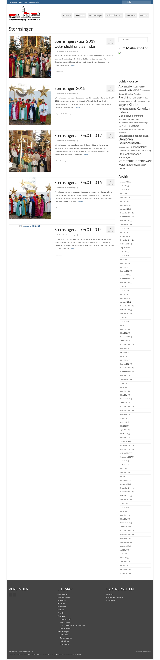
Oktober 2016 (125, 496)
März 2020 (124, 360)
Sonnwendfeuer (138, 147)
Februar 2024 (125, 271)
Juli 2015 (123, 550)
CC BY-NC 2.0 (77, 655)
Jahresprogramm (66, 638)
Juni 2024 (123, 255)
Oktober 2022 (125, 310)
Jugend (58, 113)
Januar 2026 (124, 209)
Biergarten (133, 90)
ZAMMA (121, 168)
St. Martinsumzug (143, 150)
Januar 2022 (124, 341)
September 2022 (126, 314)
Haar (146, 98)
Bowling (129, 94)
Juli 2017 (123, 461)
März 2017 (124, 476)
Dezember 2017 (125, 445)
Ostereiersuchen (132, 119)
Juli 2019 (123, 383)
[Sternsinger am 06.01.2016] (30, 198)
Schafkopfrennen (124, 129)
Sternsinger (59, 71)
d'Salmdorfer (110, 600)
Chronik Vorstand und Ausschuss (73, 625)
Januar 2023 (124, 302)
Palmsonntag (142, 123)
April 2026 (123, 197)
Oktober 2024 (125, 244)
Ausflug (142, 87)
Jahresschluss (133, 101)
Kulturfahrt (144, 108)
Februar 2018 (125, 438)
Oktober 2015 (125, 538)
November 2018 (125, 410)
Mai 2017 (123, 469)
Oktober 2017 (125, 453)
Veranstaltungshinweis (135, 161)
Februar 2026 (125, 205)
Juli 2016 (123, 503)
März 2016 (124, 519)
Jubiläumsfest (146, 101)
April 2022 (123, 329)
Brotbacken (64, 635)
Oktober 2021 (125, 348)
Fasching (124, 97)
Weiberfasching (127, 164)
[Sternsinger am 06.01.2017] (30, 151)
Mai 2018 (123, 426)
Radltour (125, 126)
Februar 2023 (125, 298)
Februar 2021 (125, 352)
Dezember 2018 (125, 407)
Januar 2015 (124, 573)
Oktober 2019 (125, 376)
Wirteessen (141, 165)
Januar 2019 (124, 403)
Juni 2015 (123, 554)
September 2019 (126, 379)
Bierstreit (122, 94)
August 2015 (124, 546)
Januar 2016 (124, 527)
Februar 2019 (125, 399)
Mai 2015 (123, 558)
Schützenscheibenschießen (133, 135)
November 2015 (125, 534)
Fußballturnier (138, 98)
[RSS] (14, 595)
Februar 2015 (125, 569)
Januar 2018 (124, 441)
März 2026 (124, 201)
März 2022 (124, 333)
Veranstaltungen (71, 51)
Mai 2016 (123, 511)
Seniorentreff (128, 143)
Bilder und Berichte (64, 597)
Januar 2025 (124, 236)
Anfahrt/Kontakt (63, 594)
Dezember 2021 (125, 345)
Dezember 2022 (125, 306)
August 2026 (124, 182)
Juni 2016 (123, 507)
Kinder (63, 113)
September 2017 (126, 457)
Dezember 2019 (125, 368)
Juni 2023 (123, 290)
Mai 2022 (123, 325)
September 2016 (126, 500)
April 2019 (123, 391)
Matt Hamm (59, 655)
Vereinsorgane (65, 622)
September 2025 (126, 224)
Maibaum (123, 112)
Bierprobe (146, 91)
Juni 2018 (123, 422)
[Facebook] (10, 595)
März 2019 (124, 395)
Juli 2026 (123, 186)
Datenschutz (62, 600)
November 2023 (125, 279)
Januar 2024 (124, 275)
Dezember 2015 (125, 531)
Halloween (122, 101)
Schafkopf (134, 126)
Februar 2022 (125, 337)
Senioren (125, 139)
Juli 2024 (123, 252)
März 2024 (124, 267)
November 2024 (125, 240)
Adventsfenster (128, 86)
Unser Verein (62, 616)
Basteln (121, 91)
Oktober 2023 (125, 283)
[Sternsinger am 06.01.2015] (30, 226)
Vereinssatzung (65, 629)
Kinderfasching (127, 108)
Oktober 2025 (125, 221)
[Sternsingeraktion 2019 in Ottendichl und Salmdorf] (30, 57)
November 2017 (125, 449)
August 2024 (124, 248)
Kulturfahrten (64, 641)
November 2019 (125, 372)
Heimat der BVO (65, 619)
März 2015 (124, 565)
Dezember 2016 (125, 488)
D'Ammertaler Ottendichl (114, 597)
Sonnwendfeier (123, 147)
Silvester (142, 144)
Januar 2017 (124, 484)
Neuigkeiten (62, 607)
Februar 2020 (125, 364)
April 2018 (123, 430)
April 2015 (123, 562)
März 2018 (124, 434)
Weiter (73, 65)
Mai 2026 (123, 193)
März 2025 (124, 232)
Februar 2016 (125, 523)
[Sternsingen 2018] (30, 104)
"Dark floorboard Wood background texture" (41, 655)
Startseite (61, 610)
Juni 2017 (123, 465)
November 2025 (125, 217)
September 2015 (126, 542)
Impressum (61, 604)
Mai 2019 (123, 387)
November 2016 (125, 492)
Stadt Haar (110, 594)
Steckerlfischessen (129, 153)
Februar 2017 (125, 480)
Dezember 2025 (125, 213)
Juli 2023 (123, 286)
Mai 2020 (123, 356)
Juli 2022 (123, 317)
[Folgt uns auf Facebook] (41, 2)
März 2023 (124, 294)
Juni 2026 (123, 190)
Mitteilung (122, 119)
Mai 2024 (123, 259)
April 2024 (123, 263)
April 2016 (123, 515)
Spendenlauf (123, 151)
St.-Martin (131, 151)
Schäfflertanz (122, 132)
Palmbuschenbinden (127, 122)
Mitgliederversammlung (131, 115)
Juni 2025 (123, 228)
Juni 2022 (123, 321)
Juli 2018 (123, 418)
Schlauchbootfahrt (137, 129)
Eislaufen (137, 94)
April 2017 (123, 472)
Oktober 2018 (125, 414)
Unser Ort (61, 613)
